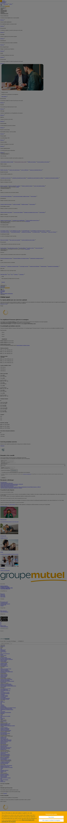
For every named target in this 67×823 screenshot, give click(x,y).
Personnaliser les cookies (51, 814)
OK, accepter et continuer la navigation (51, 820)
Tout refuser (51, 817)
